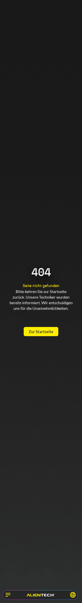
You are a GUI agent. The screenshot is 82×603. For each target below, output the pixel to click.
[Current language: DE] (73, 595)
